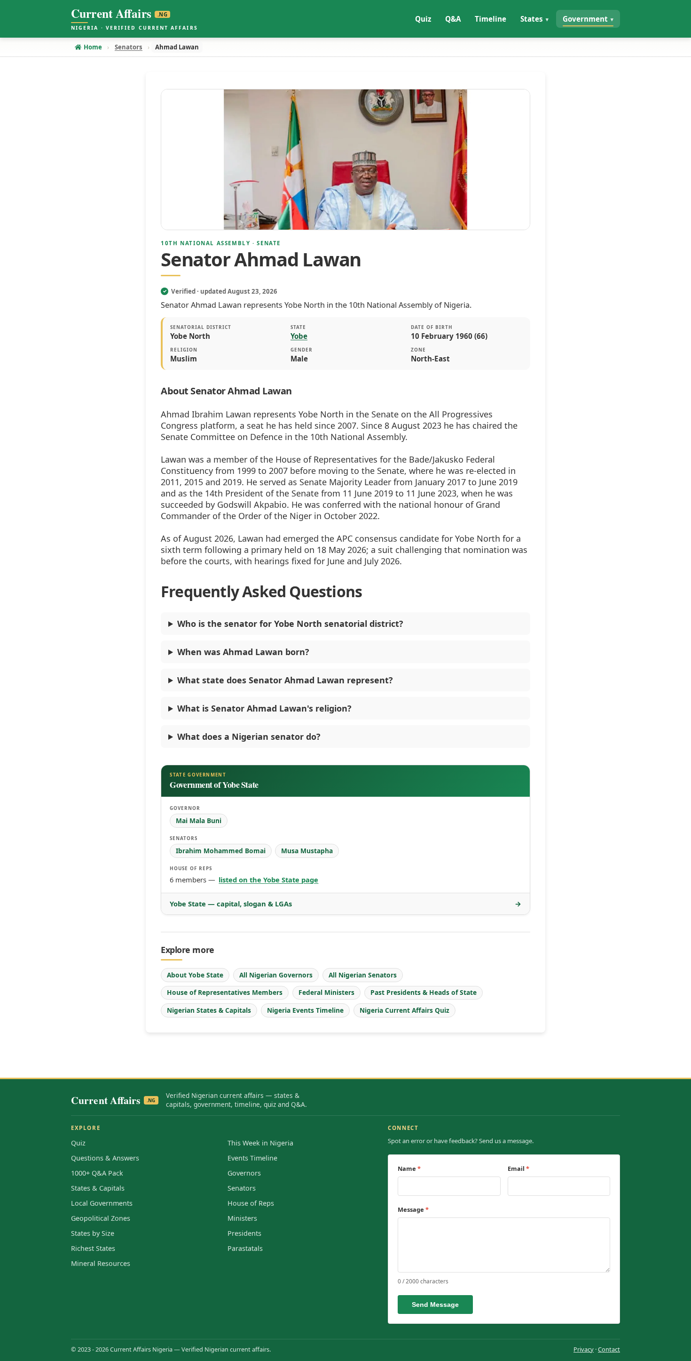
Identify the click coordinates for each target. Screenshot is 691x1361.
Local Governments (102, 1203)
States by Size (92, 1233)
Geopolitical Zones (100, 1218)
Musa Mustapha (307, 850)
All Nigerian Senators (363, 974)
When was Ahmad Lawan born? (243, 651)
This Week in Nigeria (260, 1142)
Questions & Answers (105, 1157)
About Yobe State (195, 974)
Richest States (93, 1248)
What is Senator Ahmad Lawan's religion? (264, 708)
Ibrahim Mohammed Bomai (221, 850)
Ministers (242, 1218)
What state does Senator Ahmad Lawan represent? (285, 680)
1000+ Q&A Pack (97, 1173)
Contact (609, 1349)
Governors (244, 1173)
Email (518, 1168)
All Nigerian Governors (276, 974)
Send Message (435, 1304)
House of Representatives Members (225, 992)
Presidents (244, 1233)
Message (413, 1209)
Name (409, 1168)
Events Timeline (252, 1157)
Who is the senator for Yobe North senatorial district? (290, 623)
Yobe (299, 336)
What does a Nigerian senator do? (249, 736)
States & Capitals (98, 1188)
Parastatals (245, 1248)
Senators (242, 1188)
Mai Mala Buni (198, 820)
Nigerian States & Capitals (209, 1010)
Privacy (583, 1349)
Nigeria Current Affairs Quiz (404, 1010)
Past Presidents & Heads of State (423, 992)
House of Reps (251, 1203)
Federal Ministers (326, 992)
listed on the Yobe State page (268, 879)
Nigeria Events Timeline (305, 1010)
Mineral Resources (100, 1263)
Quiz (78, 1142)
